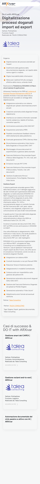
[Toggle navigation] (35, 4)
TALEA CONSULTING (17, 306)
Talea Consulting (15, 300)
